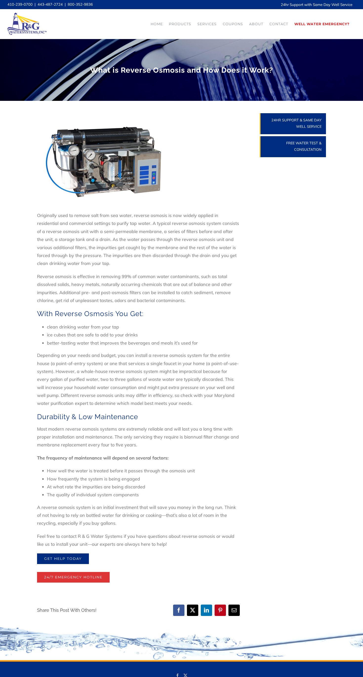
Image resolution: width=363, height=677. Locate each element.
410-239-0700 (20, 4)
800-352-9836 (80, 4)
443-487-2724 (50, 4)
